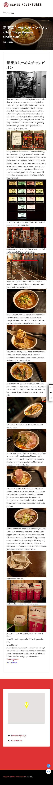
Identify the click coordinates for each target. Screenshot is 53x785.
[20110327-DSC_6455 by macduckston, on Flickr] (26, 301)
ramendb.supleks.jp (18, 736)
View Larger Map (12, 662)
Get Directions (16, 740)
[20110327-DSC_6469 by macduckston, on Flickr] (26, 619)
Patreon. (30, 777)
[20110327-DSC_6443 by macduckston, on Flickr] (26, 84)
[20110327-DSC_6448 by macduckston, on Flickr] (26, 237)
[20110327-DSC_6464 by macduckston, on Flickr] (26, 410)
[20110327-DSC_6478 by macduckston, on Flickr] (26, 477)
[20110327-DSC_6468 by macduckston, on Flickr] (26, 591)
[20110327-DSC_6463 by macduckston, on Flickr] (26, 372)
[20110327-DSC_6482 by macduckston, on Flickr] (26, 517)
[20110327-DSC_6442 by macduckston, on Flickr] (26, 140)
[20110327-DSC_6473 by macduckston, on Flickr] (26, 440)
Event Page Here (13, 660)
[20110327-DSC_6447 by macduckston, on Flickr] (26, 200)
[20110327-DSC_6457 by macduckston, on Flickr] (26, 337)
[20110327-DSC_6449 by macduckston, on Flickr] (26, 267)
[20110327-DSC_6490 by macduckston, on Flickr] (26, 564)
